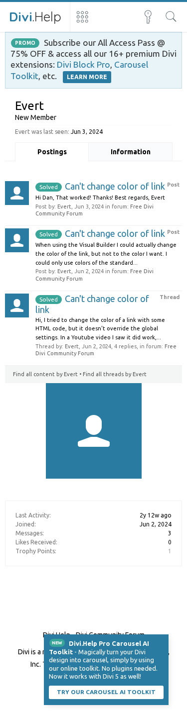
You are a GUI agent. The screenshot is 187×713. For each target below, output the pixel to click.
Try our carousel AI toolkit (106, 692)
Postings (52, 152)
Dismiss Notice (162, 641)
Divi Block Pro (83, 64)
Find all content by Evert (45, 374)
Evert (64, 206)
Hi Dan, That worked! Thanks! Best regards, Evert (100, 198)
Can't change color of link (102, 186)
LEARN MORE (87, 77)
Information (131, 152)
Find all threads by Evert (115, 374)
